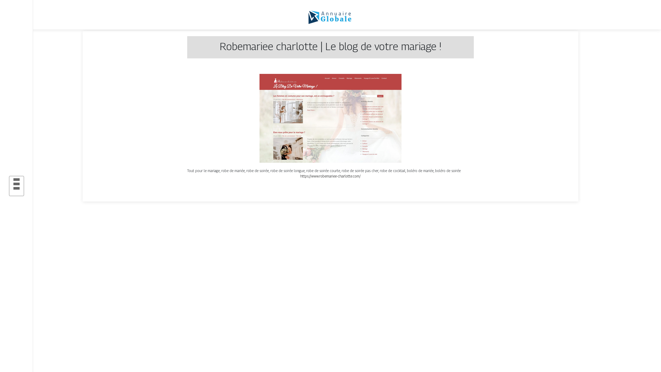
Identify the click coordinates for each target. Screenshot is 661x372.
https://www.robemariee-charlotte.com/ (330, 176)
